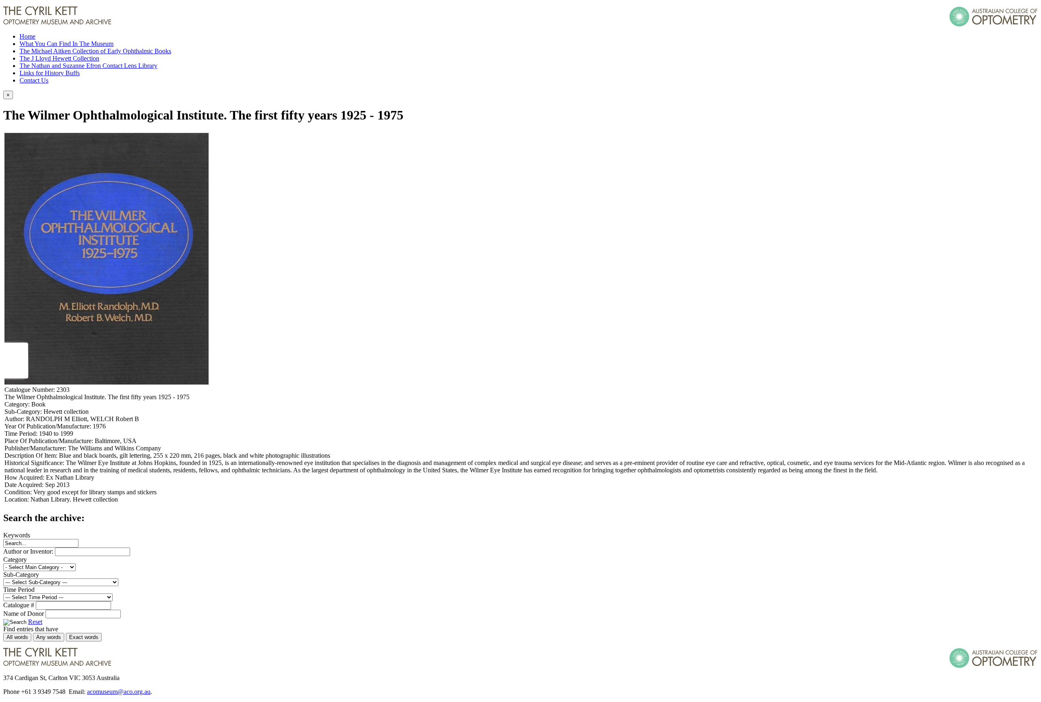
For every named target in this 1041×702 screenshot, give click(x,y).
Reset (35, 621)
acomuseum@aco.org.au (118, 691)
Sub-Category (21, 574)
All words (17, 637)
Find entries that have (30, 629)
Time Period (19, 589)
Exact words (83, 637)
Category (15, 559)
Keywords (16, 535)
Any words (48, 637)
